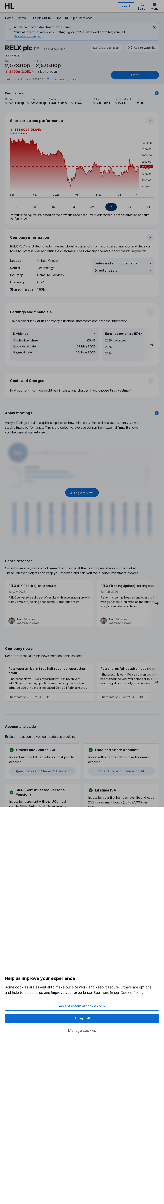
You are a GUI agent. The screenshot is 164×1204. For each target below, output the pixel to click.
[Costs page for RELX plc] (82, 385)
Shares (21, 18)
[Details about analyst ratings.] (156, 413)
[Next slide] (147, 344)
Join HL (126, 6)
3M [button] (73, 207)
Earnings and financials (31, 312)
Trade (135, 75)
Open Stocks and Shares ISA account (42, 771)
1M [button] (54, 207)
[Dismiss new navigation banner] (154, 27)
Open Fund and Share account (121, 771)
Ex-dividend (13, 55)
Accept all (82, 1018)
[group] (82, 207)
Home (9, 18)
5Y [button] (130, 207)
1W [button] (34, 207)
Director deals (105, 270)
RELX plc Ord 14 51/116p (45, 18)
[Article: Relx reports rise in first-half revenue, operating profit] (49, 682)
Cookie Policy (131, 992)
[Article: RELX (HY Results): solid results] (49, 603)
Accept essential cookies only (82, 1006)
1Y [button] (111, 207)
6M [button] (92, 207)
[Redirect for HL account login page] (82, 492)
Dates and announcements (116, 263)
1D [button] (15, 207)
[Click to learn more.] (156, 93)
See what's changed (27, 36)
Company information (29, 237)
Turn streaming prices (61, 79)
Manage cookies (82, 1030)
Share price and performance (36, 121)
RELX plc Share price (78, 18)
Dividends (20, 333)
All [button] (148, 207)
